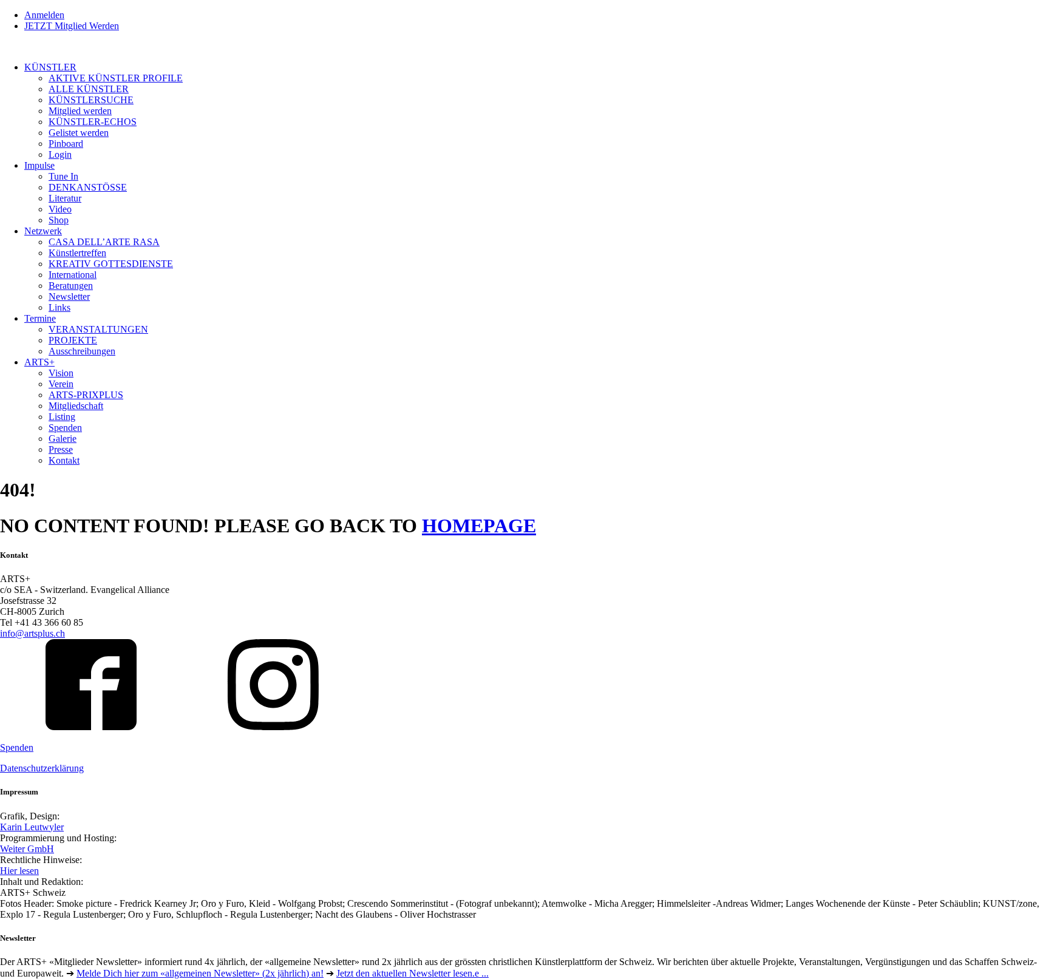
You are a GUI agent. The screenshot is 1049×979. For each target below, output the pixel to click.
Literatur (65, 198)
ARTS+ (39, 362)
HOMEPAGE (479, 526)
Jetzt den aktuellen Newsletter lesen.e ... (412, 973)
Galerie (62, 438)
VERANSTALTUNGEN (98, 329)
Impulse (39, 165)
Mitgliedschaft (76, 406)
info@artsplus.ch (32, 633)
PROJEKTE (73, 340)
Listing (62, 417)
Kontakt (64, 460)
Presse (61, 449)
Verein (61, 384)
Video (60, 209)
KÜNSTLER (50, 67)
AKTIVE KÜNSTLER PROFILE (116, 78)
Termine (40, 318)
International (73, 274)
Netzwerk (43, 231)
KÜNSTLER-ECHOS (93, 122)
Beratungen (71, 285)
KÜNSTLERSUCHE (91, 100)
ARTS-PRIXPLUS (86, 395)
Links (59, 307)
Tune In (63, 176)
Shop (59, 220)
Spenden (65, 427)
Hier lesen (19, 871)
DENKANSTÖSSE (88, 187)
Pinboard (66, 143)
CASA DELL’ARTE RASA (104, 242)
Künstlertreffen (77, 253)
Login (60, 154)
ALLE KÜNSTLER (89, 89)
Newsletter (69, 296)
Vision (61, 373)
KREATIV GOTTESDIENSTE (111, 264)
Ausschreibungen (82, 351)
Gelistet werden (79, 132)
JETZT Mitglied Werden (71, 26)
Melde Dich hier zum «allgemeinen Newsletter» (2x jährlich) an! (200, 973)
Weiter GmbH (27, 849)
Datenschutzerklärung (42, 768)
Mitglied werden (80, 111)
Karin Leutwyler (32, 827)
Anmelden (44, 15)
